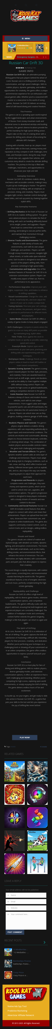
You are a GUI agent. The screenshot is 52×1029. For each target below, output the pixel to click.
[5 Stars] (23, 67)
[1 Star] (16, 67)
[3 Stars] (20, 67)
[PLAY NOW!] (12, 48)
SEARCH (26, 5)
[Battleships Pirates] (8, 963)
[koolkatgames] (26, 15)
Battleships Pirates (22, 961)
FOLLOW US (36, 5)
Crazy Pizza (18, 972)
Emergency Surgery (26, 57)
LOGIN (15, 5)
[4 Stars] (21, 67)
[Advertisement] (28, 27)
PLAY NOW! (25, 737)
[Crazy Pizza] (8, 975)
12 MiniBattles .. (20, 949)
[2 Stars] (18, 67)
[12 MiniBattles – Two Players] (8, 952)
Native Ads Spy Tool (17, 1006)
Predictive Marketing (17, 1010)
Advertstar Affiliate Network (21, 1015)
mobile (13, 747)
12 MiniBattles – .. (24, 45)
